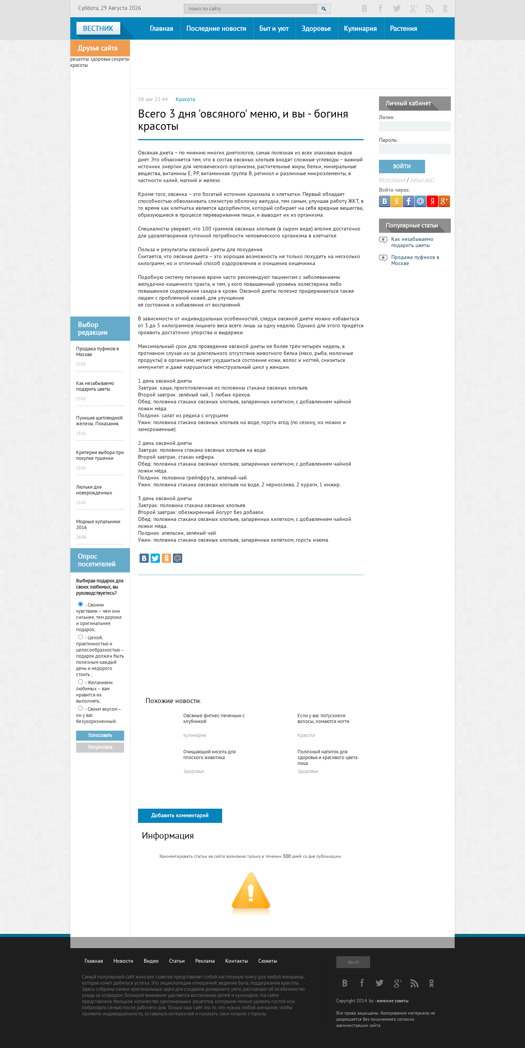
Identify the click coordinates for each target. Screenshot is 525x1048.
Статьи (177, 961)
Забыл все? (422, 180)
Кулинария (360, 29)
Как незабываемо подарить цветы (412, 243)
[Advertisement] (100, 191)
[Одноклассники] (166, 558)
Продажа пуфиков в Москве (415, 261)
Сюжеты (267, 961)
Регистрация (392, 180)
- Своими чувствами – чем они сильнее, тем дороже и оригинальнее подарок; (99, 617)
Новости (123, 961)
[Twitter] (155, 558)
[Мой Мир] (177, 558)
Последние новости (216, 29)
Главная (161, 29)
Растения (403, 29)
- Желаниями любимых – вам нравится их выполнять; (94, 692)
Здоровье (316, 29)
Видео (151, 961)
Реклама (205, 961)
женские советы (393, 1001)
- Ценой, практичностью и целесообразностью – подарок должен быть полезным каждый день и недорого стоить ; (100, 656)
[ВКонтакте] (144, 558)
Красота (185, 99)
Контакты (236, 961)
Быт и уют (274, 29)
